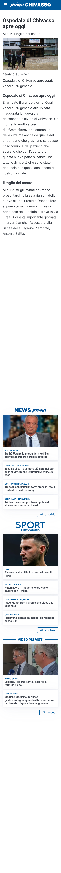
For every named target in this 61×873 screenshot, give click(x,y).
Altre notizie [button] (47, 514)
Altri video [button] (48, 712)
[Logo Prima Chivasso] (30, 4)
